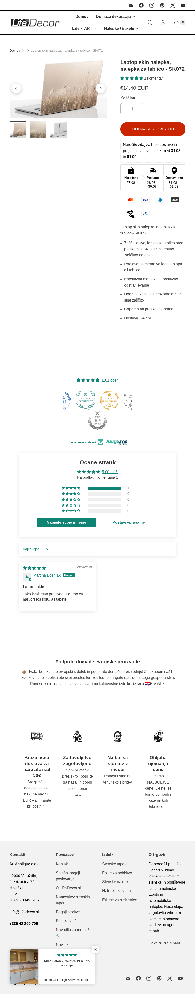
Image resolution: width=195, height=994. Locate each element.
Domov (81, 17)
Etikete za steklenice (119, 900)
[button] (132, 78)
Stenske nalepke (116, 882)
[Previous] (16, 88)
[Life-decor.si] (35, 22)
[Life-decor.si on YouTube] (183, 5)
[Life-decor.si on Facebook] (141, 5)
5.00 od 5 (110, 472)
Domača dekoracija (113, 17)
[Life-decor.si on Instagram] (151, 5)
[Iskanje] (149, 22)
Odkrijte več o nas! (164, 943)
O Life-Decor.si (68, 888)
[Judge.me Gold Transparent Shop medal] (86, 400)
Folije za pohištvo (117, 873)
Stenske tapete (114, 864)
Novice (62, 945)
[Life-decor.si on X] (172, 5)
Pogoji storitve (68, 912)
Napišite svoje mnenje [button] (66, 522)
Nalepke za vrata (116, 891)
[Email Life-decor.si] (131, 5)
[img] (34, 568)
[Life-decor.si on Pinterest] (162, 5)
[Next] (100, 88)
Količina (127, 98)
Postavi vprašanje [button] (128, 522)
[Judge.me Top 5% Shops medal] (74, 420)
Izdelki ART (82, 28)
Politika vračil (67, 921)
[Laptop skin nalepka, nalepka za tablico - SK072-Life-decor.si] (58, 88)
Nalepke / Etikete (119, 28)
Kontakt (62, 864)
